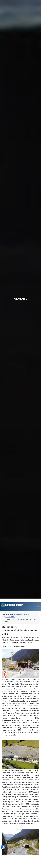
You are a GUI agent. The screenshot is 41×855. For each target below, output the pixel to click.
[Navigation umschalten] (38, 606)
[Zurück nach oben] (37, 851)
